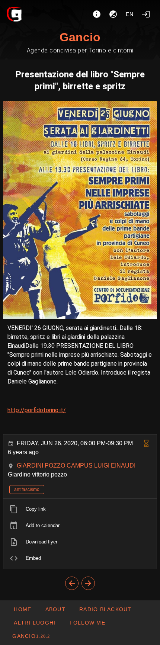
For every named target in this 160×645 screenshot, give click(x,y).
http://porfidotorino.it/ (36, 410)
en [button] (130, 14)
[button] (34, 622)
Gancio (80, 37)
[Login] (146, 14)
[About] (97, 14)
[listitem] (80, 509)
